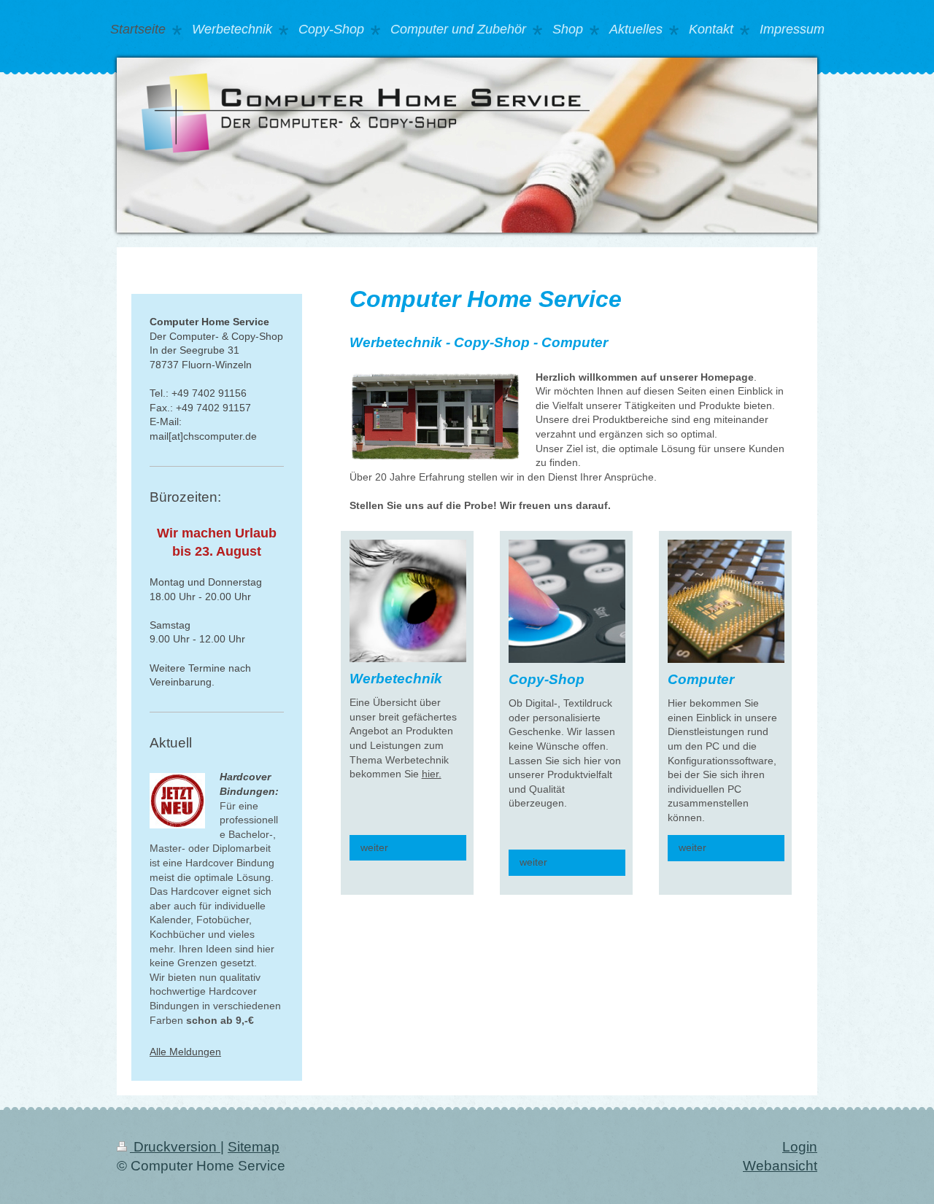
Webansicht (780, 1165)
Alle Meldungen (185, 1051)
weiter (374, 847)
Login (799, 1146)
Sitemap (253, 1146)
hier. (431, 774)
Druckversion (175, 1146)
